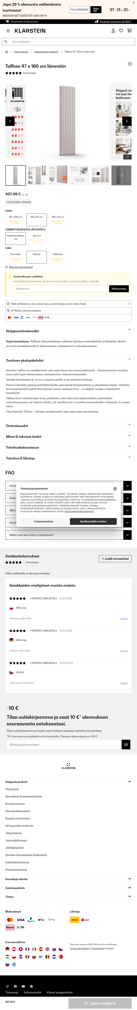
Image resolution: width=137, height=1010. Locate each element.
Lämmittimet (21, 51)
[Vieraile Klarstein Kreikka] (14, 964)
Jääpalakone (13, 833)
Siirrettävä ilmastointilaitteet (23, 796)
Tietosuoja (11, 992)
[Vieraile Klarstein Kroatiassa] (21, 957)
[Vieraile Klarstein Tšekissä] (61, 949)
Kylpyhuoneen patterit (46, 51)
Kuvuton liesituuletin (17, 818)
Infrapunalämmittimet (19, 825)
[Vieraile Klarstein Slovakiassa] (54, 949)
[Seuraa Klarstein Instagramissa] (7, 986)
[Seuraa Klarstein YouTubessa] (23, 986)
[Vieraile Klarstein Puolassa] (14, 957)
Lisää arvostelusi (116, 558)
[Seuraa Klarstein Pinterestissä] (31, 986)
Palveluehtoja (98, 948)
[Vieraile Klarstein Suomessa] (41, 957)
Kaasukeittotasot (16, 869)
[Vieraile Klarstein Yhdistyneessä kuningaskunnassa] (47, 949)
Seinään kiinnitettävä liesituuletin (26, 855)
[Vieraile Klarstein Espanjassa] (41, 949)
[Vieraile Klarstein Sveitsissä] (21, 949)
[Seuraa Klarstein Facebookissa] (15, 986)
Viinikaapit (12, 789)
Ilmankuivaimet (15, 803)
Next (127, 121)
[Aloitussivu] (9, 51)
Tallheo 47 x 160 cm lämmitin (79, 51)
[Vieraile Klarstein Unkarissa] (7, 957)
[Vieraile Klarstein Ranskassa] (27, 949)
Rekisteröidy (119, 288)
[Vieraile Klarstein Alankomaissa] (54, 957)
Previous (10, 121)
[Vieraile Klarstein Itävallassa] (14, 949)
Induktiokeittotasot (17, 862)
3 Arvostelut (29, 73)
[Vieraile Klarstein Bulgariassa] (34, 957)
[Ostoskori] (129, 31)
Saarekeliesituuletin (17, 811)
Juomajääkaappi (16, 840)
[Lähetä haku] (5, 42)
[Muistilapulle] (130, 64)
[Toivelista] (121, 31)
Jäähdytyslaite (14, 847)
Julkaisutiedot (32, 992)
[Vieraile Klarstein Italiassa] (34, 949)
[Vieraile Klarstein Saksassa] (7, 949)
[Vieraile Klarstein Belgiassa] (47, 957)
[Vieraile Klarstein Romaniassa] (27, 957)
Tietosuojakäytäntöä (79, 948)
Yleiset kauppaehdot (60, 992)
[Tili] (113, 31)
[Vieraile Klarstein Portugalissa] (61, 957)
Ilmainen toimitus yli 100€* (116, 21)
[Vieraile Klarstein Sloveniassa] (7, 964)
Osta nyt (96, 9)
